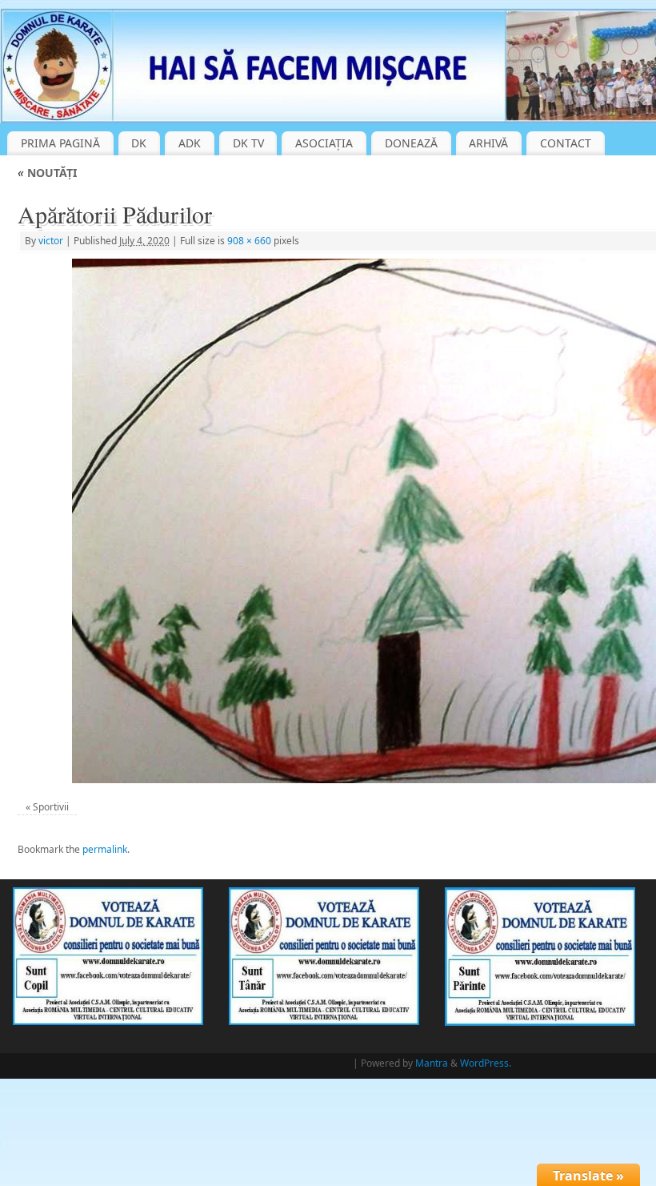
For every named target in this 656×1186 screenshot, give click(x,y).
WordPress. (485, 1063)
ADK (189, 143)
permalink (104, 849)
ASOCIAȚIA (324, 143)
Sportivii (51, 807)
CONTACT (565, 143)
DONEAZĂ (411, 143)
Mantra (431, 1063)
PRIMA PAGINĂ (60, 143)
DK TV (248, 143)
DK (138, 143)
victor (50, 240)
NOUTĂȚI (47, 172)
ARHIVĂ (488, 143)
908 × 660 (249, 240)
